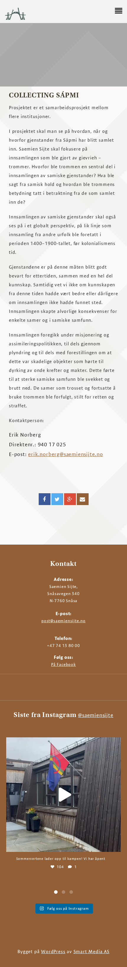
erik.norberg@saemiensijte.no (65, 454)
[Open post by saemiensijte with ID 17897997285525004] (63, 794)
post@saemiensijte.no (63, 620)
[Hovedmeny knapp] (118, 11)
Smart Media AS (92, 951)
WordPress (53, 951)
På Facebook (63, 664)
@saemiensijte (95, 715)
